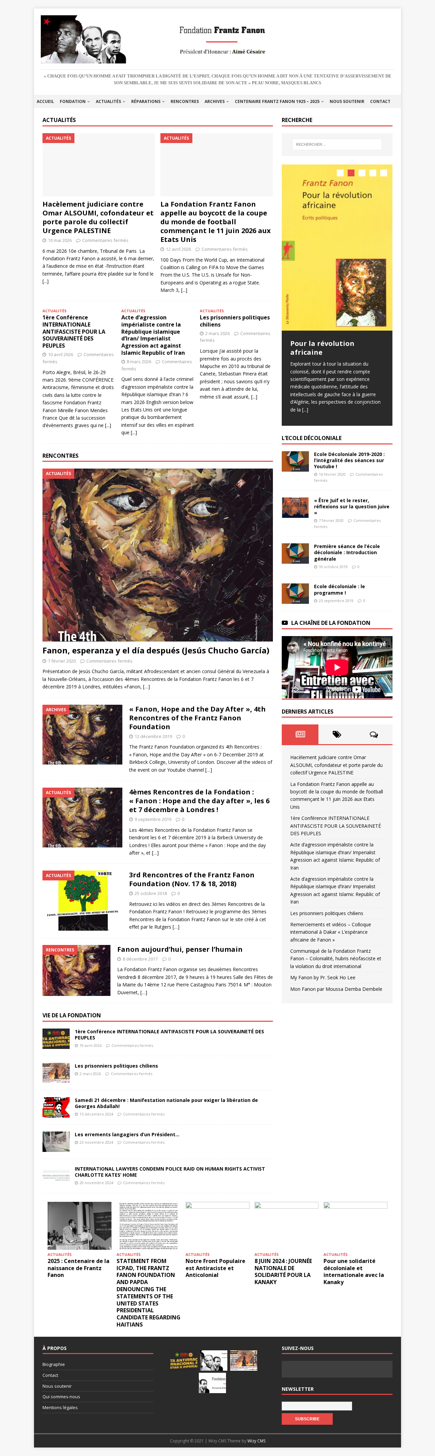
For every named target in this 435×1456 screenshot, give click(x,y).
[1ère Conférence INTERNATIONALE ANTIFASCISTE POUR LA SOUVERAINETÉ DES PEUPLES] (56, 1039)
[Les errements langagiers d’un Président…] (56, 1142)
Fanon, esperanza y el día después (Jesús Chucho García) (155, 650)
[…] (146, 686)
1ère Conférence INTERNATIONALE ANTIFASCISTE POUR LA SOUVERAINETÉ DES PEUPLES (73, 331)
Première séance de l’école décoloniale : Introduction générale (347, 552)
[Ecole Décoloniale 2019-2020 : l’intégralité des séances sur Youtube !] (295, 461)
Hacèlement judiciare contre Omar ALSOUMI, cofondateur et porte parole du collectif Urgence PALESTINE (98, 217)
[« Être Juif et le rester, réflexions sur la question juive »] (295, 507)
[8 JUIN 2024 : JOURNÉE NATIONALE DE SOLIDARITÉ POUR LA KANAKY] (286, 1226)
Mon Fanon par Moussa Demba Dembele (336, 988)
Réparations (145, 101)
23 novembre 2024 (96, 1142)
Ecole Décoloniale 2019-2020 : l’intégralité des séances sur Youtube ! (349, 460)
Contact (380, 101)
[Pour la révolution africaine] (337, 247)
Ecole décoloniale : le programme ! (339, 589)
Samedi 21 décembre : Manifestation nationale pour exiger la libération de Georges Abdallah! (166, 1103)
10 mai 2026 (60, 240)
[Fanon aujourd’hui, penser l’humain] (76, 970)
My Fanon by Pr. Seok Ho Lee (322, 977)
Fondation (73, 101)
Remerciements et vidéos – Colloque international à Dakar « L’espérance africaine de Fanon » (330, 932)
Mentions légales (60, 1407)
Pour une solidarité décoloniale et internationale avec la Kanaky (354, 1271)
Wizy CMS (256, 1441)
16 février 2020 (332, 474)
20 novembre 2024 (96, 1182)
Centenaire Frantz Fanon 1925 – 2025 (277, 101)
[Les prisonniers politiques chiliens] (56, 1073)
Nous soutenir (347, 101)
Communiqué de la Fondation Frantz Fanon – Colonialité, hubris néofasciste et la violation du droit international (335, 958)
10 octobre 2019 (333, 566)
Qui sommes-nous (61, 1396)
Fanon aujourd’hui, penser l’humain (180, 949)
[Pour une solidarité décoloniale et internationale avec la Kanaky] (355, 1226)
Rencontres (185, 101)
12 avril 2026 (178, 249)
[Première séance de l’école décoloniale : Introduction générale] (295, 553)
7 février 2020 (62, 661)
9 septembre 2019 (153, 819)
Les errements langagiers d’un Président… (127, 1134)
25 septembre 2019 (336, 600)
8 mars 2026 (139, 361)
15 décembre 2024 (96, 1114)
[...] (45, 281)
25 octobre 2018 (151, 893)
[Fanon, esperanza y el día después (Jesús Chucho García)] (157, 555)
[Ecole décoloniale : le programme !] (295, 593)
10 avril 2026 (60, 354)
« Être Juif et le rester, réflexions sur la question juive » (351, 506)
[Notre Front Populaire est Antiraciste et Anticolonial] (217, 1226)
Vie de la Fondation (71, 1015)
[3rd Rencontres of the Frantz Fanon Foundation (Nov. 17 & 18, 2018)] (82, 901)
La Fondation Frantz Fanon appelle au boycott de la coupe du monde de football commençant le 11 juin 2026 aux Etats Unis (215, 221)
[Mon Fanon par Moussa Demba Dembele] (212, 1383)
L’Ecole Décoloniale (312, 437)
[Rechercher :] (337, 144)
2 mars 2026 (217, 333)
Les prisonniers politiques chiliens (235, 321)
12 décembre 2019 (153, 736)
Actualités (108, 101)
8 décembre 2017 (140, 959)
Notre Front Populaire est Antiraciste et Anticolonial (215, 1268)
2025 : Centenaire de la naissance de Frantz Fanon (78, 1268)
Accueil (45, 101)
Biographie (53, 1364)
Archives (215, 101)
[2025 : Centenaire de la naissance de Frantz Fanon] (79, 1226)
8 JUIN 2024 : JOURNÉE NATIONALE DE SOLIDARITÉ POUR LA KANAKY (283, 1271)
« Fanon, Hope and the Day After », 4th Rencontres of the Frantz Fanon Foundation (197, 717)
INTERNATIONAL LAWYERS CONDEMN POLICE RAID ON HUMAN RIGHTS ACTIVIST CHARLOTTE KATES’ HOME (170, 1171)
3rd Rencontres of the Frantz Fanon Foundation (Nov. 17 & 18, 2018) (192, 879)
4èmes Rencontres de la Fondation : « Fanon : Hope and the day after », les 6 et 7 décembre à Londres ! (199, 800)
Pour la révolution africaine (322, 348)
